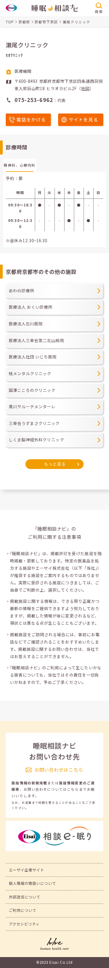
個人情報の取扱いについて (32, 883)
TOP (10, 21)
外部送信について (25, 897)
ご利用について (22, 910)
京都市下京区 (46, 21)
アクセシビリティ (24, 924)
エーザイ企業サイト (27, 870)
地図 (85, 88)
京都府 (24, 21)
